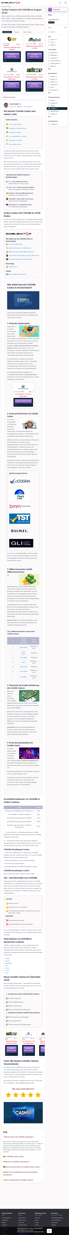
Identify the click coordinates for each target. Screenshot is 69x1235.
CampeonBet (23, 666)
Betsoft (4, 1222)
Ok (49, 1231)
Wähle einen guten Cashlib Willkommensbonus (21, 251)
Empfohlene (7, 32)
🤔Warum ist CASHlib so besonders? (16, 1162)
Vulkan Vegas (23, 647)
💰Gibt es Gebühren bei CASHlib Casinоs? (18, 1180)
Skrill (6, 973)
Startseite (4, 6)
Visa (6, 965)
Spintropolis (12, 187)
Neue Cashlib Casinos (13, 144)
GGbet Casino (22, 1220)
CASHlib (51, 22)
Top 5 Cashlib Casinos (13, 124)
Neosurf (7, 961)
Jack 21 (23, 662)
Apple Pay (37, 1217)
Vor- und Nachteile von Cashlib (16, 136)
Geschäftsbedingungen (57, 1217)
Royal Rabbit (23, 657)
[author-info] (20, 104)
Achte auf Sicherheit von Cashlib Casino (19, 248)
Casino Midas (23, 671)
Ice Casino (21, 1222)
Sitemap (54, 1225)
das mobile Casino (18, 711)
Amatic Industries (6, 1217)
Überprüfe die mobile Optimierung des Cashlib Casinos (23, 255)
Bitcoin (7, 968)
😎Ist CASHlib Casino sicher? (13, 1156)
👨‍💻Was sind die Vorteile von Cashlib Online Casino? (21, 1167)
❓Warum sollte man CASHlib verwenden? (18, 1137)
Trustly (7, 970)
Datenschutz (55, 1222)
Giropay (37, 1225)
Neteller (7, 958)
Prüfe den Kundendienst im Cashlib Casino (20, 259)
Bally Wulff (4, 1220)
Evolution (4, 1225)
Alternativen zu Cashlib (14, 140)
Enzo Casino (10, 553)
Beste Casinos (27, 32)
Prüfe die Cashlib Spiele (15, 244)
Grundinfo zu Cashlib (13, 132)
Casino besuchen (12, 56)
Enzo (10, 181)
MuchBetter (8, 963)
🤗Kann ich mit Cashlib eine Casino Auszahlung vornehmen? (20, 1173)
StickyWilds (23, 677)
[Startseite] (10, 3)
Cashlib (37, 1222)
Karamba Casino (23, 1225)
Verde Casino (22, 1217)
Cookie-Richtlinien (56, 1220)
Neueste (17, 32)
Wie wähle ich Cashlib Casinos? (16, 128)
